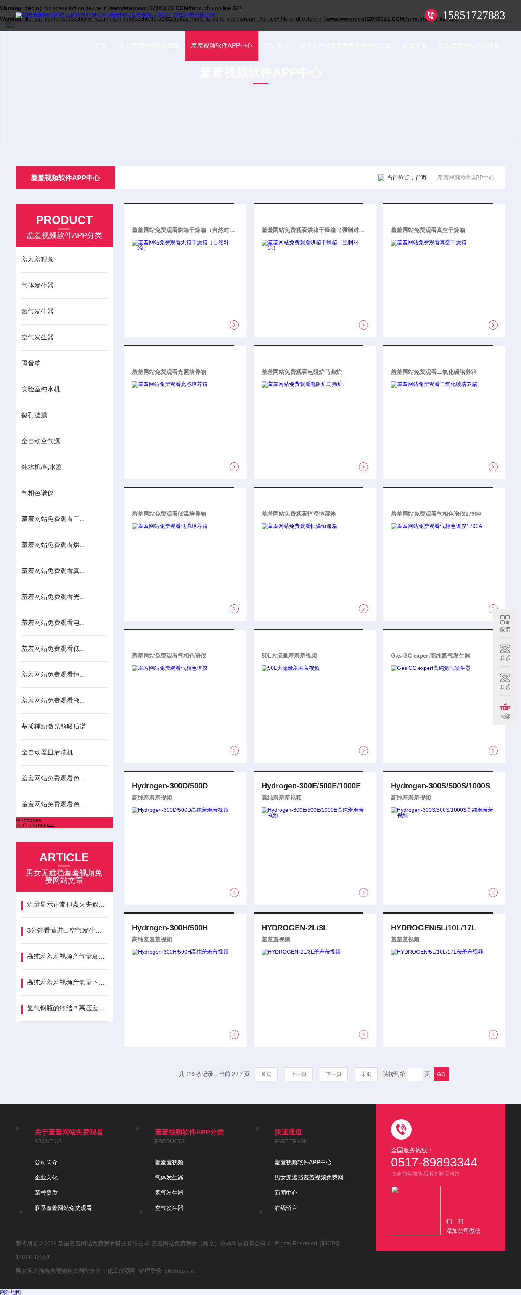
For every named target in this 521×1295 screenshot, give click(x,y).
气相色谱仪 (37, 493)
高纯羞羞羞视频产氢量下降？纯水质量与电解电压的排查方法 (67, 982)
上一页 (299, 1074)
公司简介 (46, 1162)
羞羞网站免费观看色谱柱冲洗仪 (56, 778)
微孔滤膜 (34, 415)
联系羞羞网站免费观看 (469, 45)
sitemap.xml (180, 1271)
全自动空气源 (40, 441)
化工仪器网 (121, 1271)
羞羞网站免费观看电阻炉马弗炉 (56, 622)
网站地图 (10, 1292)
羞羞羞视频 (37, 259)
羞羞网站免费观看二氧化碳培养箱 (56, 519)
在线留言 (415, 45)
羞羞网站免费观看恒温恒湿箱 (56, 674)
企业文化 (46, 1177)
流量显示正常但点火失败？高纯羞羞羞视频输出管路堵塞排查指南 (67, 904)
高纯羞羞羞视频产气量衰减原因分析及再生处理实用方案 (67, 956)
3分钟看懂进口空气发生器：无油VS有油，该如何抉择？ (67, 930)
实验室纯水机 (40, 389)
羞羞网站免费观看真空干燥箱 (56, 570)
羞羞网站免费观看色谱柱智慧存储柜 (56, 804)
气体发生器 (37, 285)
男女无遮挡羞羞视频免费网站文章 (345, 45)
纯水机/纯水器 (41, 467)
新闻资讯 (276, 45)
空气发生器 (37, 337)
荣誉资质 (46, 1192)
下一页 (334, 1074)
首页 (101, 45)
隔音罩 (31, 363)
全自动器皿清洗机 (47, 752)
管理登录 (150, 1271)
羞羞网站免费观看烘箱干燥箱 (56, 545)
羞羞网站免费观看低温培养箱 (56, 648)
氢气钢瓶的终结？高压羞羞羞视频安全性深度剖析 (67, 1008)
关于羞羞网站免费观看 (149, 45)
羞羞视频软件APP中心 (221, 45)
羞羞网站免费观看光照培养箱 (56, 596)
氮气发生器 (37, 311)
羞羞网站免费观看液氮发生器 (56, 700)
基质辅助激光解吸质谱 (53, 726)
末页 (366, 1074)
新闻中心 (286, 1192)
